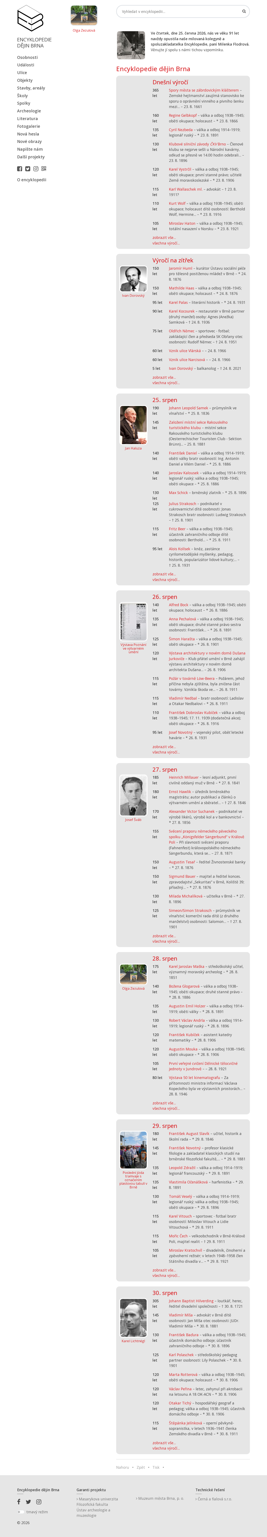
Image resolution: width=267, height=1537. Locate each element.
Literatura (27, 118)
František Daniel (183, 453)
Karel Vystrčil (180, 169)
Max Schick (178, 492)
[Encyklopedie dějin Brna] (45, 168)
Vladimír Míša (181, 1314)
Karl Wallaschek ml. (186, 189)
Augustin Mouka (183, 1049)
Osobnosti (27, 57)
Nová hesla (28, 134)
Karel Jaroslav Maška (186, 966)
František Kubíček (184, 1034)
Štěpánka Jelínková (185, 1422)
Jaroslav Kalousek (184, 472)
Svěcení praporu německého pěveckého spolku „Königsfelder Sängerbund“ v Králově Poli (206, 837)
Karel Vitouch (180, 1216)
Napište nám (30, 149)
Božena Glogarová (184, 986)
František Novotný (185, 1147)
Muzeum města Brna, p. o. (160, 1498)
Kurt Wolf (177, 203)
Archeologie (29, 111)
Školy (22, 95)
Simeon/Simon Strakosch (190, 910)
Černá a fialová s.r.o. (214, 1498)
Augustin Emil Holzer (187, 1005)
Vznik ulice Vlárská (185, 350)
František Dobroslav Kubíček (193, 712)
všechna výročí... (166, 243)
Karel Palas (178, 302)
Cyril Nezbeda (181, 129)
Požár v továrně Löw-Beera (192, 678)
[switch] (20, 1512)
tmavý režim (37, 1511)
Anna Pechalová (182, 618)
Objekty (25, 80)
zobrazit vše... (164, 237)
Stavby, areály (31, 88)
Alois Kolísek (179, 548)
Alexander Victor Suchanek (192, 811)
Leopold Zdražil (182, 1167)
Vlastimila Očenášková (188, 1181)
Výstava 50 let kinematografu (195, 1077)
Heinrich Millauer (184, 777)
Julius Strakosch (182, 503)
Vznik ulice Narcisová (187, 359)
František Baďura (184, 1334)
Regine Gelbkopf (183, 115)
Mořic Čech (178, 1235)
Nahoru (122, 1467)
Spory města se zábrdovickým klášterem (204, 90)
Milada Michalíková (186, 896)
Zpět (141, 1467)
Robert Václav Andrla (187, 1020)
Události (25, 65)
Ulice (22, 72)
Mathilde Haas (181, 288)
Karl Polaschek (181, 1354)
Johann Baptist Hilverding (191, 1300)
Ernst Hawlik (180, 791)
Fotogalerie (28, 126)
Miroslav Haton (182, 223)
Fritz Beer (177, 528)
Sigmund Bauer (182, 876)
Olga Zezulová (84, 30)
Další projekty (31, 157)
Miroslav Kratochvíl (185, 1250)
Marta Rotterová (183, 1374)
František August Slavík (189, 1133)
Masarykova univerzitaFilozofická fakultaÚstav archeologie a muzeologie (97, 1507)
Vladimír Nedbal (183, 698)
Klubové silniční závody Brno (197, 144)
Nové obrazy (29, 141)
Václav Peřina (180, 1388)
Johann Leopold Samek (188, 407)
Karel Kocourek (182, 311)
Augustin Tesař (182, 861)
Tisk (156, 1467)
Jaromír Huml (180, 268)
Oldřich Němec (181, 330)
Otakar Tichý (180, 1402)
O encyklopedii (31, 180)
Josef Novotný (181, 732)
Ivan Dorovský (181, 368)
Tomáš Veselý (180, 1196)
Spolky (23, 103)
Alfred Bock (178, 604)
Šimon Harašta (182, 638)
